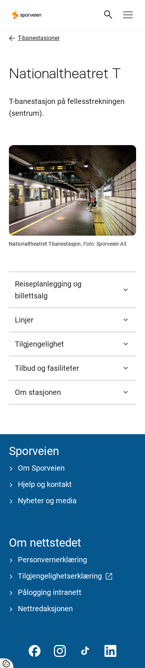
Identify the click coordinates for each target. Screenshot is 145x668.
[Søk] (108, 15)
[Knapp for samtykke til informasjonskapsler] (6, 663)
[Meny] (128, 15)
